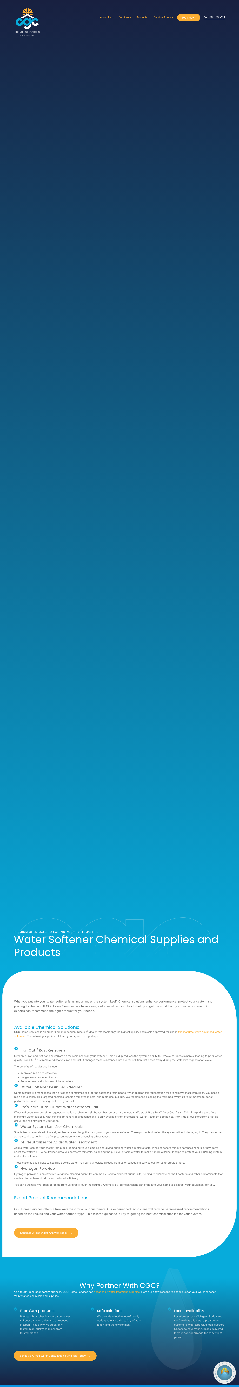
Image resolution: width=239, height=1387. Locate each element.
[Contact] (224, 1373)
